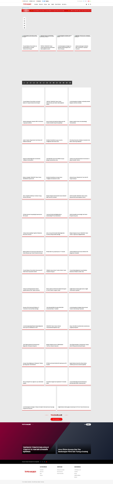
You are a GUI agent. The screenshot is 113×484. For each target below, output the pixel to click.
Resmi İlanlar (58, 4)
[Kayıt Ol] (86, 4)
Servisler (64, 4)
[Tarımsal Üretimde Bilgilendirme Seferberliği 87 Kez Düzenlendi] (56, 206)
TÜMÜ (88, 424)
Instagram (106, 62)
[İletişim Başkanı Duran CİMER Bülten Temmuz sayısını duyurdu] (56, 337)
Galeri (102, 9)
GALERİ (25, 1)
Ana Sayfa (103, 6)
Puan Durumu (103, 43)
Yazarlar (102, 13)
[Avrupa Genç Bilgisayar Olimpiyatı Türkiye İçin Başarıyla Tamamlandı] (33, 355)
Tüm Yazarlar (55, 419)
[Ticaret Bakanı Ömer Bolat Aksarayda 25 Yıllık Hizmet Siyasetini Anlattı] (33, 262)
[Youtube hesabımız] (88, 1)
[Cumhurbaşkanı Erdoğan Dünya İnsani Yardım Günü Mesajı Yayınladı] (80, 299)
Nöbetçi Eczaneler (104, 36)
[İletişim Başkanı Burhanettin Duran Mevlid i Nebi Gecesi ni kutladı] (56, 188)
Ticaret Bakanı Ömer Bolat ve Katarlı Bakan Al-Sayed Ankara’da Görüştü (47, 10)
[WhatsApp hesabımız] (90, 1)
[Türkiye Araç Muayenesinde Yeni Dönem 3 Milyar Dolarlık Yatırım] (80, 151)
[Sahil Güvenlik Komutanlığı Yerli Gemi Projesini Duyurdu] (80, 206)
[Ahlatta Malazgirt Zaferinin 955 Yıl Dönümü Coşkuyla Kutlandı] (83, 40)
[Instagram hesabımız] (44, 462)
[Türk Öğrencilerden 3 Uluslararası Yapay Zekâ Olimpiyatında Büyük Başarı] (80, 337)
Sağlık (100, 28)
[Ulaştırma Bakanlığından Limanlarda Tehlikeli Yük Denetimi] (33, 151)
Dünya (100, 24)
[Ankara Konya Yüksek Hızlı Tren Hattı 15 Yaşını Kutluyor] (80, 169)
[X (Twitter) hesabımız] (105, 59)
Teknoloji (101, 31)
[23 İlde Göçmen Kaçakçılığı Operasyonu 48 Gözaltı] (33, 206)
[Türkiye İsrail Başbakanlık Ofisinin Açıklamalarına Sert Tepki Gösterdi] (33, 281)
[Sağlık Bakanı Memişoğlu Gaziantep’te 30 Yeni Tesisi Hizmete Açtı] (74, 395)
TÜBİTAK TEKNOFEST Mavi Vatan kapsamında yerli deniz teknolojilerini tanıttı (85, 10)
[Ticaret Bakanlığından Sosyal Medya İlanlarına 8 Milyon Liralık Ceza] (80, 262)
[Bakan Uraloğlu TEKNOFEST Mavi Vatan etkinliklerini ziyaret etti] (33, 169)
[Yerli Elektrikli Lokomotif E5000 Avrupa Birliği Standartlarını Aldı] (56, 151)
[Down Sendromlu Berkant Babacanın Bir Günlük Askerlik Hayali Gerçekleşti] (56, 114)
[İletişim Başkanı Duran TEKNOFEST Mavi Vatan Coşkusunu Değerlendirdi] (80, 225)
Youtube (106, 66)
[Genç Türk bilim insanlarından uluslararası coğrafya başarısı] (80, 318)
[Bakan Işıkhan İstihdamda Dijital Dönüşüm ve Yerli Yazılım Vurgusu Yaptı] (56, 281)
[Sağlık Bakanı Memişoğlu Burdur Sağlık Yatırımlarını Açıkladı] (80, 281)
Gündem (101, 19)
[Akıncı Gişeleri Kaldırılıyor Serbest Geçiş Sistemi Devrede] (33, 188)
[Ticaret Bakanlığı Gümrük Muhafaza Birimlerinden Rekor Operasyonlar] (80, 374)
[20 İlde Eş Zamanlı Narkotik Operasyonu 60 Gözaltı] (56, 355)
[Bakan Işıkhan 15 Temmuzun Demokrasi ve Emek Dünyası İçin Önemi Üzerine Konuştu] (33, 244)
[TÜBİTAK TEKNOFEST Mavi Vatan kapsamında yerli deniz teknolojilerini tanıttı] (48, 40)
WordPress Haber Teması (38, 482)
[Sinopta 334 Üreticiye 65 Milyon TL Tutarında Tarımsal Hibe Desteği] (33, 299)
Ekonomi (101, 21)
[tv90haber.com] (27, 5)
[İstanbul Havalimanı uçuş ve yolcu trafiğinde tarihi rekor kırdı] (56, 132)
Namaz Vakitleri (104, 40)
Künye (75, 473)
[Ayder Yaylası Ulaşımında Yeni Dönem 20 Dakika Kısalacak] (33, 132)
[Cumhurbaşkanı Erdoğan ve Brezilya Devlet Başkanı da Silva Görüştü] (65, 40)
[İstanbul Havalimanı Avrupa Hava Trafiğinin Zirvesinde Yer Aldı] (56, 169)
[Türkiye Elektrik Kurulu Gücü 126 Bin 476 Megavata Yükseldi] (80, 244)
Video (101, 11)
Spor (100, 26)
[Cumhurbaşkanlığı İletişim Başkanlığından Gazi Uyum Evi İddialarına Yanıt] (33, 318)
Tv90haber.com (77, 469)
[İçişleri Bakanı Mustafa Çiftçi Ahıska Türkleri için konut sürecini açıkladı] (80, 355)
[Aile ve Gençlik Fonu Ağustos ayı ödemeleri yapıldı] (33, 374)
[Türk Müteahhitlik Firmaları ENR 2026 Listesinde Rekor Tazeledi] (56, 299)
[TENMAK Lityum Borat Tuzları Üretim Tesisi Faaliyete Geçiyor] (56, 262)
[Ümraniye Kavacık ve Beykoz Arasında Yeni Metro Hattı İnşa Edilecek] (80, 132)
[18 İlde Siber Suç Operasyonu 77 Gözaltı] (56, 244)
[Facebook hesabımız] (83, 1)
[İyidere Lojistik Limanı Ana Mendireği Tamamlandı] (80, 114)
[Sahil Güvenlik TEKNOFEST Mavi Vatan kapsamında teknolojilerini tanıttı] (80, 188)
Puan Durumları (60, 473)
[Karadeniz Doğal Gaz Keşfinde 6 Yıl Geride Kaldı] (56, 374)
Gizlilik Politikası (77, 475)
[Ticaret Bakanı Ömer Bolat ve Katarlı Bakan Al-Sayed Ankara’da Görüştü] (30, 40)
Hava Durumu (103, 38)
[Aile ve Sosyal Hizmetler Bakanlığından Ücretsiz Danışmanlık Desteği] (56, 225)
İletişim (75, 477)
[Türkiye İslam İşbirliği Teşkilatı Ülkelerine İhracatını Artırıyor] (33, 225)
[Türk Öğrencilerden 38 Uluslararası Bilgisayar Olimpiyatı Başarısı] (33, 337)
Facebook (105, 56)
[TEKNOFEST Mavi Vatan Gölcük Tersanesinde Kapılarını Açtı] (56, 318)
